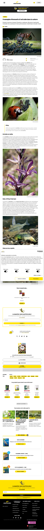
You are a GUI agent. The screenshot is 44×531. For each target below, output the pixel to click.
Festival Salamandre (16, 510)
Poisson (15, 376)
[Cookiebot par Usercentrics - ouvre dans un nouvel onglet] (38, 251)
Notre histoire (24, 505)
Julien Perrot (24, 507)
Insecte (11, 376)
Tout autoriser (36, 278)
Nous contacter (5, 506)
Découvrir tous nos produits (21, 403)
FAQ (23, 513)
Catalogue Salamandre (36, 507)
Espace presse (34, 505)
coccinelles (6, 93)
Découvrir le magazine (21, 457)
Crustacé (18, 376)
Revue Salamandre (25, 332)
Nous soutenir (24, 511)
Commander (21, 303)
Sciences (4, 16)
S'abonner (38, 2)
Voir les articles (22, 10)
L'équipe (23, 509)
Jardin (29, 376)
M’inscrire (21, 323)
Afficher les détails (37, 275)
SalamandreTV (15, 506)
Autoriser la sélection (22, 278)
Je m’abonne (22, 366)
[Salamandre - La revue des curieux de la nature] (17, 2)
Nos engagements (25, 503)
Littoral (36, 376)
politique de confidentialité (21, 325)
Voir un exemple (22, 317)
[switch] (16, 271)
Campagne (32, 376)
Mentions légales (35, 515)
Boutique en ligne (15, 504)
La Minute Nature (15, 512)
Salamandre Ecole (16, 508)
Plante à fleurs (24, 376)
